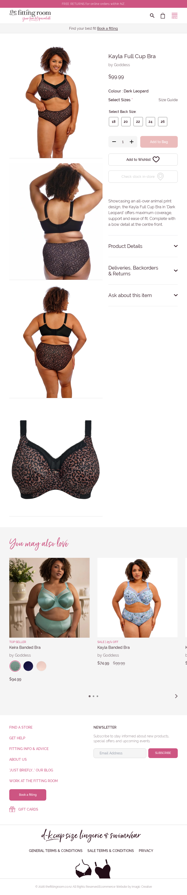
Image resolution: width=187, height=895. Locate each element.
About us (18, 759)
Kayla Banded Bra (113, 647)
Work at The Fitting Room (33, 781)
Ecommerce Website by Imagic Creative (125, 886)
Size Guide (168, 100)
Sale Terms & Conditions (110, 851)
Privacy (146, 851)
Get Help (17, 738)
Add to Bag (159, 142)
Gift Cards (28, 809)
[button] (90, 696)
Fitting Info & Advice (28, 749)
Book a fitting (107, 28)
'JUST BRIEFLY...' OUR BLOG (31, 770)
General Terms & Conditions (56, 851)
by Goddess (119, 65)
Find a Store (20, 727)
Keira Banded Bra (25, 647)
